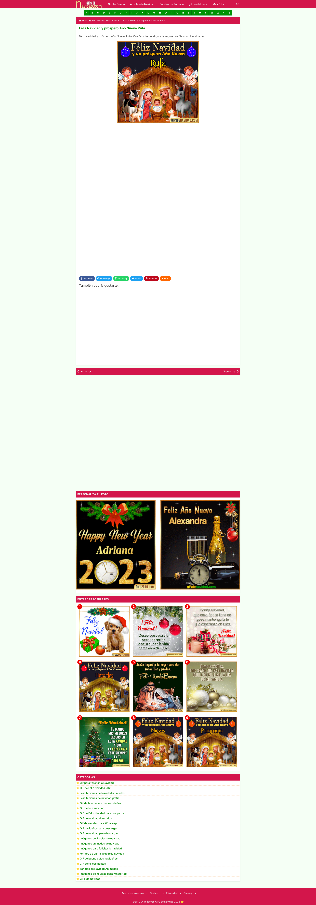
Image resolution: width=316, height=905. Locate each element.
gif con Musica (198, 4)
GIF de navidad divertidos (96, 818)
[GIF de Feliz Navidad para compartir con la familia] (211, 687)
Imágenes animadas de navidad (99, 843)
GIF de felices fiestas (93, 863)
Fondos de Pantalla (172, 4)
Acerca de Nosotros (133, 893)
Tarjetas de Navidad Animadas (99, 868)
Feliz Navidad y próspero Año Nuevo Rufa (112, 28)
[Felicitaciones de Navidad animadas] (158, 631)
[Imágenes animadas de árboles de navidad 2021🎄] (104, 742)
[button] (87, 12)
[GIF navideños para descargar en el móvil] (211, 631)
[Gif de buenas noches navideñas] (158, 687)
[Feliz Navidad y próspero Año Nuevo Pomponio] (211, 742)
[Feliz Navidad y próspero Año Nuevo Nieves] (158, 742)
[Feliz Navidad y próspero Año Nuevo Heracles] (104, 687)
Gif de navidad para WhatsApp (99, 823)
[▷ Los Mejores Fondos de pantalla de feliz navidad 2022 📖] (104, 631)
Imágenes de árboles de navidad (100, 838)
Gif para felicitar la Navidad (97, 783)
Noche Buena (116, 4)
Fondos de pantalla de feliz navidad (102, 853)
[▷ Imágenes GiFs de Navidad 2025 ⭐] (89, 4)
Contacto (155, 893)
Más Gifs (218, 4)
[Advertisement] (158, 151)
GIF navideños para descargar (98, 828)
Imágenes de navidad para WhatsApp (103, 873)
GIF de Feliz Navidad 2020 (96, 788)
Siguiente (229, 371)
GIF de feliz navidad (92, 808)
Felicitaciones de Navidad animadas (102, 793)
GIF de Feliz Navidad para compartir (102, 813)
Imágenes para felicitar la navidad (101, 848)
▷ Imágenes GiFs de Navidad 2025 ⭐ (162, 901)
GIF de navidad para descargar (99, 833)
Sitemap (188, 893)
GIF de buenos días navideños (99, 858)
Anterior (86, 371)
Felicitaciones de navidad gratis (99, 798)
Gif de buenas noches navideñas (100, 803)
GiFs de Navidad (90, 878)
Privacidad (172, 893)
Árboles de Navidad (142, 4)
